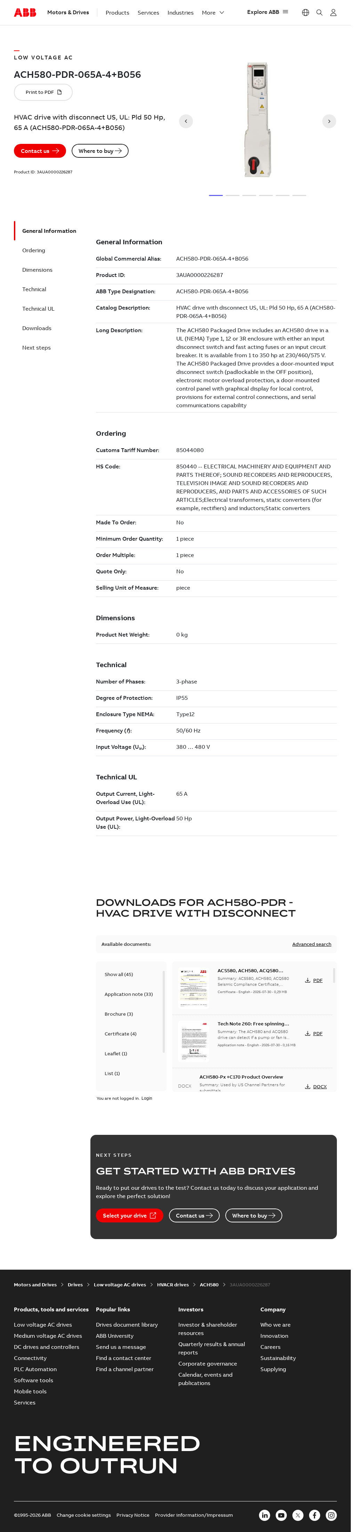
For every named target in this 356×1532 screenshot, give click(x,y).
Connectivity (30, 1357)
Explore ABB (263, 11)
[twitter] (298, 1515)
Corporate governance (207, 1363)
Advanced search (311, 944)
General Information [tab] (49, 230)
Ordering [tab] (33, 250)
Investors (190, 1309)
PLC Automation (35, 1369)
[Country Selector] (305, 12)
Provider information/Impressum (194, 1515)
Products (117, 12)
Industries (181, 12)
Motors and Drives (35, 1284)
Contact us (35, 150)
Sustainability (278, 1357)
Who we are (275, 1324)
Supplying (273, 1369)
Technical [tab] (34, 289)
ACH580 (209, 1284)
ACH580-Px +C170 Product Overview (241, 1077)
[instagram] (331, 1515)
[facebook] (314, 1515)
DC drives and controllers (46, 1346)
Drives (75, 1284)
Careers (270, 1346)
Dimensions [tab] (37, 269)
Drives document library (127, 1324)
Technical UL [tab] (38, 308)
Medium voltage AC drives (48, 1335)
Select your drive (125, 1215)
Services (148, 12)
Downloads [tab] (36, 328)
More (209, 12)
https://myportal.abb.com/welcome (333, 12)
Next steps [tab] (36, 347)
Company (273, 1309)
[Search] (319, 12)
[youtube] (281, 1515)
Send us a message (121, 1346)
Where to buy (96, 150)
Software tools (33, 1380)
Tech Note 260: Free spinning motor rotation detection (251, 1027)
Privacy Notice (132, 1515)
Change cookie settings (84, 1515)
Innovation (274, 1335)
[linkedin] (264, 1515)
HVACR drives (173, 1284)
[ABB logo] (25, 12)
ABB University (115, 1335)
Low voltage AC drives (120, 1284)
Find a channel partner (125, 1369)
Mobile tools (30, 1391)
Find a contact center (123, 1357)
